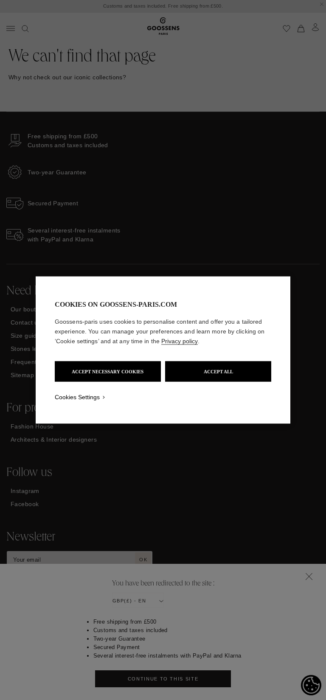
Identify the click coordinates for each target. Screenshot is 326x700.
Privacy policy (179, 341)
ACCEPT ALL (218, 371)
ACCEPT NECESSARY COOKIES (107, 371)
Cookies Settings (77, 397)
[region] (163, 350)
